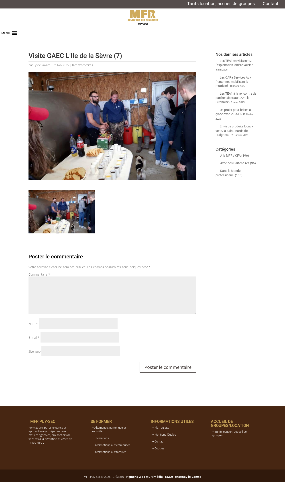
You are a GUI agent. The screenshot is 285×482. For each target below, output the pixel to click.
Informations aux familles (110, 452)
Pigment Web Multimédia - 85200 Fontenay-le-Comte (163, 477)
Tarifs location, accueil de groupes (221, 4)
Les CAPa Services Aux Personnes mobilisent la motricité (233, 81)
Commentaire (39, 274)
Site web (34, 351)
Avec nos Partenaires (234, 163)
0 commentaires (82, 65)
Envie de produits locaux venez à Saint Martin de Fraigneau (234, 130)
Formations (101, 438)
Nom (33, 324)
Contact (270, 4)
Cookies (160, 448)
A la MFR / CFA (230, 155)
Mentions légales (165, 434)
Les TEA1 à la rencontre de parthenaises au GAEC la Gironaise (236, 98)
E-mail (34, 337)
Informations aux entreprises (112, 445)
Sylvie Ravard (42, 65)
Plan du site (162, 427)
